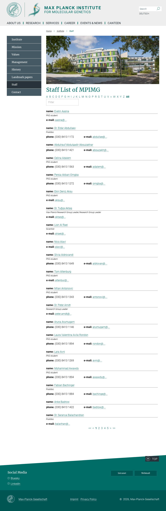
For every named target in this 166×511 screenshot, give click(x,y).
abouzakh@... (100, 150)
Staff (14, 84)
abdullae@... (100, 136)
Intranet (122, 473)
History (16, 69)
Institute (17, 39)
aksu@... (60, 200)
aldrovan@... (100, 263)
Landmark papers (22, 77)
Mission (16, 47)
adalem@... (99, 166)
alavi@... (60, 246)
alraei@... (60, 233)
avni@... (97, 360)
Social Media (17, 472)
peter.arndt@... (63, 313)
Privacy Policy (89, 499)
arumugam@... (101, 327)
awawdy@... (100, 377)
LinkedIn (15, 483)
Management (19, 62)
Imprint (74, 499)
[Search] (158, 9)
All (127, 96)
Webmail (145, 473)
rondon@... (99, 343)
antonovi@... (100, 296)
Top (154, 459)
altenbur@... (62, 280)
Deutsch (144, 13)
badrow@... (99, 407)
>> (114, 428)
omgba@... (99, 183)
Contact (16, 92)
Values (15, 54)
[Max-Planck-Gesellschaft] (13, 499)
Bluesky (15, 478)
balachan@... (62, 423)
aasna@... (61, 120)
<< (90, 428)
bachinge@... (100, 393)
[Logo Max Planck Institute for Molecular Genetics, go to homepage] (67, 9)
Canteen (114, 23)
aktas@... (60, 216)
